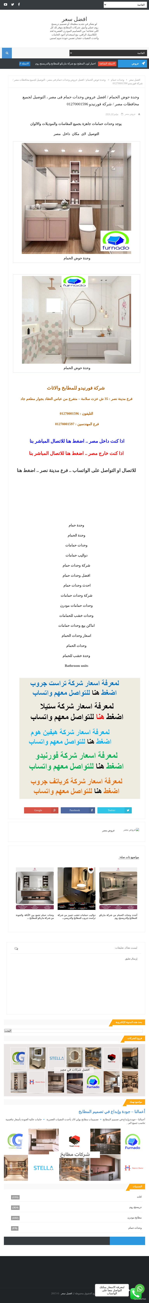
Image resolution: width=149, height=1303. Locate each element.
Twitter (111, 810)
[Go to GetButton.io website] (139, 1299)
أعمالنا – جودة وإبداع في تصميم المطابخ (112, 1111)
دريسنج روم (135, 1207)
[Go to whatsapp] (140, 1289)
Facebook (75, 810)
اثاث (139, 1196)
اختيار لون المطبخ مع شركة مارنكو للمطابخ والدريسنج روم (68, 63)
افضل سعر (74, 19)
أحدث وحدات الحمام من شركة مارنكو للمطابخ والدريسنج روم (118, 916)
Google (38, 810)
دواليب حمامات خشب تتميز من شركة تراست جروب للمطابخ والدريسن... (76, 916)
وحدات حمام (135, 1227)
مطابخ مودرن (134, 1217)
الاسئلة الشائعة (109, 63)
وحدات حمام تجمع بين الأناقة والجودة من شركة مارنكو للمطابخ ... (35, 916)
